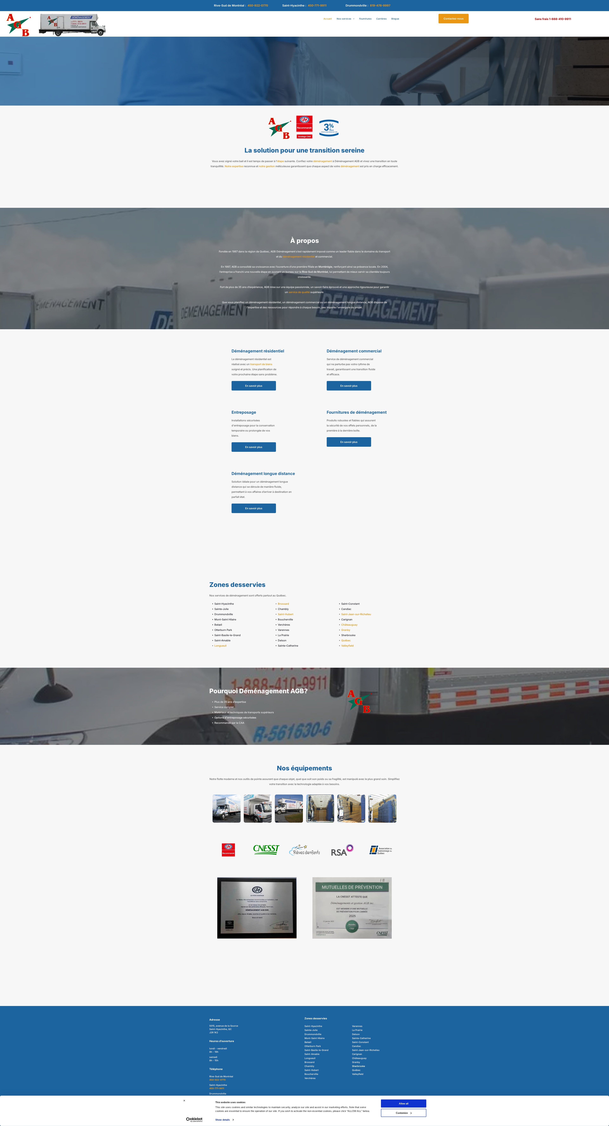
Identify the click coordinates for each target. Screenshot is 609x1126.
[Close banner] (184, 1100)
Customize (402, 1112)
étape (280, 161)
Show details (222, 1119)
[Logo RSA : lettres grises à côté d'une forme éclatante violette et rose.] (343, 850)
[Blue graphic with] (329, 128)
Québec (346, 640)
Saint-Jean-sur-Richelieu (356, 614)
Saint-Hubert (285, 614)
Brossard (283, 603)
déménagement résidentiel (299, 256)
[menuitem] (327, 19)
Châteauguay (349, 624)
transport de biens (261, 364)
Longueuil (220, 645)
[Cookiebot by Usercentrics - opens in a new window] (194, 1119)
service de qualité (299, 292)
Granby (345, 629)
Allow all (403, 1103)
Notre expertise (234, 166)
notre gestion (267, 166)
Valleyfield (347, 645)
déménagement (322, 161)
